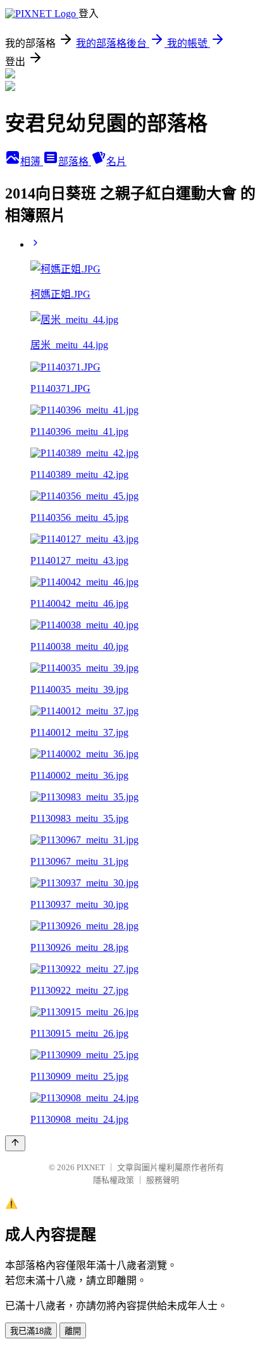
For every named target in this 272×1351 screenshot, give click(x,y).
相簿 (31, 161)
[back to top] (15, 1143)
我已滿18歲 (31, 1331)
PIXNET (91, 1167)
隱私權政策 (113, 1180)
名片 (116, 161)
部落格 (74, 161)
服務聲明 (162, 1180)
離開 (73, 1331)
